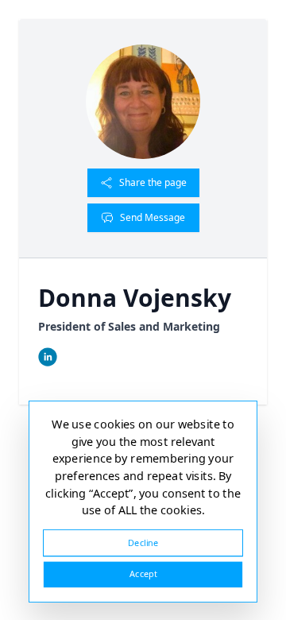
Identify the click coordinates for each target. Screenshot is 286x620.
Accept (143, 574)
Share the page (153, 182)
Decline (143, 542)
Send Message (152, 217)
